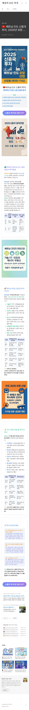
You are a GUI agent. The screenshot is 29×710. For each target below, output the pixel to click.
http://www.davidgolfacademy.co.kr (12, 605)
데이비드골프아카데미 (9, 607)
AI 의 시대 (5, 624)
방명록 (14, 9)
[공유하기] (7, 618)
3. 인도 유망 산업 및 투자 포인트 (11, 103)
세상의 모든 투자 (10, 3)
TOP (25, 705)
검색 (22, 3)
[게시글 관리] (9, 618)
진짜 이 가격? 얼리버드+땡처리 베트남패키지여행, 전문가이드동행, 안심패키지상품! (14, 599)
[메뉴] (26, 3)
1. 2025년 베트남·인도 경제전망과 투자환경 (14, 97)
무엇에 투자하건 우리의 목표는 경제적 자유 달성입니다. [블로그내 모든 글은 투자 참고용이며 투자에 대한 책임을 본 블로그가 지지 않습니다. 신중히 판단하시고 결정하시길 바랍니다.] (11, 684)
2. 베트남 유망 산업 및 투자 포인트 (11, 100)
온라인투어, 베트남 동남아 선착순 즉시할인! (14, 596)
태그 (8, 9)
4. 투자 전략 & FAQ (7, 106)
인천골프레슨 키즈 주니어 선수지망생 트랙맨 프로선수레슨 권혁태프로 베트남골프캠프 (9, 610)
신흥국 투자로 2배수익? (14, 113)
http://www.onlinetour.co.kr (10, 593)
